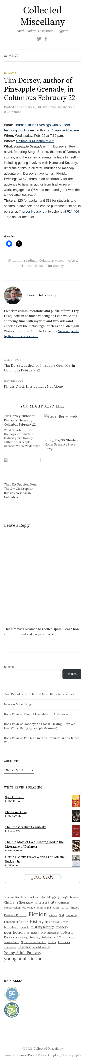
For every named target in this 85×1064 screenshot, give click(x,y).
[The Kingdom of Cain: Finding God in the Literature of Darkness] (76, 845)
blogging (53, 897)
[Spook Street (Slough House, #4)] (76, 800)
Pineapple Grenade (65, 130)
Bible (43, 897)
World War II (41, 947)
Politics (9, 937)
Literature (11, 927)
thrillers (64, 942)
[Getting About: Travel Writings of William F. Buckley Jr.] (76, 860)
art (26, 897)
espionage (28, 907)
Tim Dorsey (55, 266)
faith (64, 907)
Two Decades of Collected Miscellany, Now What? (39, 694)
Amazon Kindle (14, 897)
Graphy (53, 1055)
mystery (62, 927)
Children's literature (18, 902)
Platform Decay (16, 812)
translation (10, 947)
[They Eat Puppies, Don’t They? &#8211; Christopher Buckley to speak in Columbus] (22, 468)
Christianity (46, 902)
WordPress (28, 1055)
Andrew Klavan (15, 850)
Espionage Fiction (48, 907)
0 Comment (12, 112)
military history (42, 927)
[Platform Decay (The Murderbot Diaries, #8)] (76, 816)
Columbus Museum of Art (35, 141)
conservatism (12, 907)
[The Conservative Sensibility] (76, 830)
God (61, 915)
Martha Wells (14, 816)
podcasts (67, 932)
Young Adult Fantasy (22, 952)
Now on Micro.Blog (17, 704)
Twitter (24, 947)
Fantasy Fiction (15, 915)
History (36, 921)
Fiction (37, 914)
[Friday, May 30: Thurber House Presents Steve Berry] (62, 424)
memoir (24, 927)
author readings (25, 260)
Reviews (10, 72)
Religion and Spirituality (58, 937)
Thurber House (30, 211)
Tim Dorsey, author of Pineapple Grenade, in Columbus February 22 (39, 367)
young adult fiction (23, 958)
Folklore (53, 915)
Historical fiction (16, 922)
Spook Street (14, 797)
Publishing (22, 937)
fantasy (74, 907)
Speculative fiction (33, 942)
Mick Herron (14, 801)
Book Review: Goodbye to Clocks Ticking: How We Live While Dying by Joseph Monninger (39, 726)
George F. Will (14, 831)
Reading (34, 937)
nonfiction (32, 932)
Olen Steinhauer (50, 932)
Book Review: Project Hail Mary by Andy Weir (36, 714)
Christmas (63, 902)
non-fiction (14, 932)
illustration (52, 922)
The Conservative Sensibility (25, 827)
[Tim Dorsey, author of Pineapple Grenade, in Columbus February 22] (24, 431)
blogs (64, 897)
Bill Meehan (13, 865)
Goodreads (71, 915)
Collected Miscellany (42, 16)
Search (9, 667)
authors (34, 897)
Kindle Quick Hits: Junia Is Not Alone (33, 386)
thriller (52, 942)
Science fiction (11, 942)
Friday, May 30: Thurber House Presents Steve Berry (61, 444)
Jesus (64, 922)
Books (74, 897)
